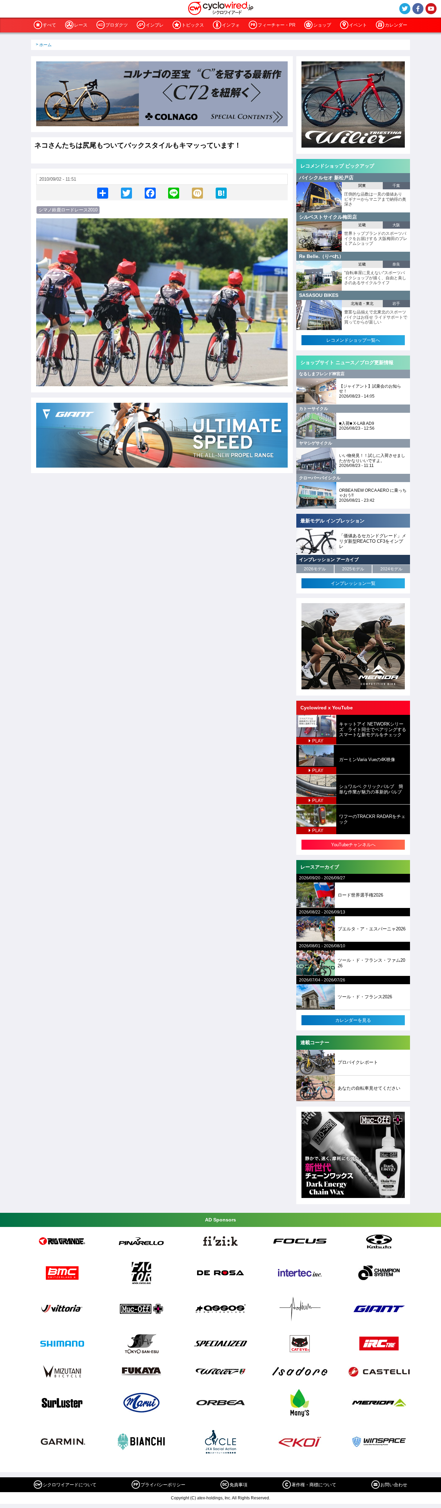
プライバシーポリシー (163, 1484)
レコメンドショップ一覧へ (353, 340)
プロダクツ (116, 25)
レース (81, 25)
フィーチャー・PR (276, 25)
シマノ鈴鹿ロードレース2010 (68, 209)
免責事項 (238, 1484)
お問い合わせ (393, 1484)
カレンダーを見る (353, 1020)
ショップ (322, 25)
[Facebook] (150, 193)
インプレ (155, 25)
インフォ (231, 25)
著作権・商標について (313, 1484)
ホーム (45, 44)
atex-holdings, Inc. (214, 1498)
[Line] (174, 193)
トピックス (193, 25)
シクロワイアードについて (69, 1484)
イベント (358, 25)
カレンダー (396, 25)
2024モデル (391, 569)
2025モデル (353, 569)
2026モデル (315, 569)
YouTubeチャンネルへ (353, 844)
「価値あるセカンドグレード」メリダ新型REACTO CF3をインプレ (372, 541)
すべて (49, 25)
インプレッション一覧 (353, 583)
